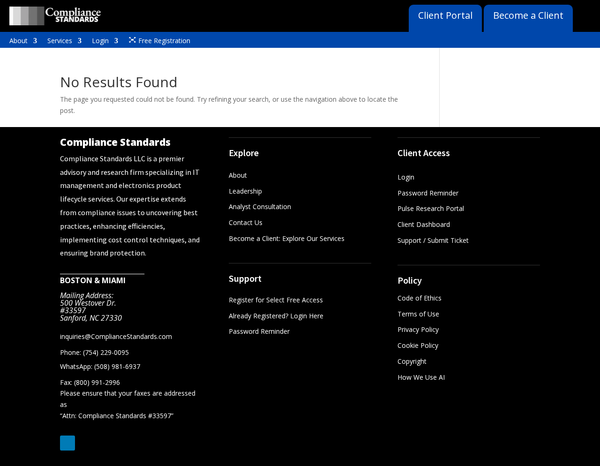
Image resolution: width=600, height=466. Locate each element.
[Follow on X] (86, 443)
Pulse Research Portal (432, 208)
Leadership (245, 191)
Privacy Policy (418, 329)
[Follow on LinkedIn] (67, 443)
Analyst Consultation (260, 206)
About (18, 41)
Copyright (412, 361)
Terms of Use (418, 313)
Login (100, 41)
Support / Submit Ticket (433, 240)
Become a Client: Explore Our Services (287, 238)
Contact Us (245, 222)
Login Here (306, 315)
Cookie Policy (418, 345)
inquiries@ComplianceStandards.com (116, 336)
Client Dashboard (424, 224)
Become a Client (528, 15)
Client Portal (445, 15)
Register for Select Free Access (276, 299)
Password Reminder (259, 331)
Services (59, 41)
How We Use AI (421, 377)
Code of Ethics (420, 297)
